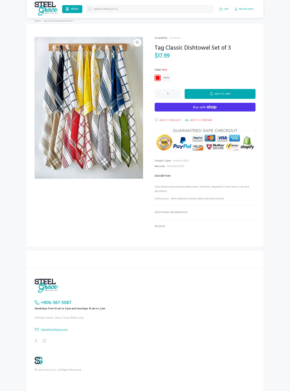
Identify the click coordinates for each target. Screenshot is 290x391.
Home (38, 21)
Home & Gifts (181, 161)
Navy (166, 78)
